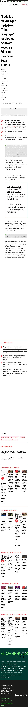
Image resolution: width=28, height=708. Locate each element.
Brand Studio (22, 666)
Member (7, 662)
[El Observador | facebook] (18, 654)
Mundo (3, 668)
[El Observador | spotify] (20, 657)
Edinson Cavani (12, 126)
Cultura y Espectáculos (13, 668)
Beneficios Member (15, 662)
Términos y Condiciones (6, 703)
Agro (15, 666)
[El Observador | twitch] (26, 657)
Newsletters (4, 675)
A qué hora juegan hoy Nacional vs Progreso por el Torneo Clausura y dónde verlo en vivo (12, 458)
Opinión (3, 670)
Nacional (3, 664)
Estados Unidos (5, 677)
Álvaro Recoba (14, 437)
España (19, 675)
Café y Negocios (12, 664)
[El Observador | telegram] (23, 657)
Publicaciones (18, 673)
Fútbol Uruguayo (5, 437)
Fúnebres (9, 670)
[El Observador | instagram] (20, 654)
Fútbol (24, 4)
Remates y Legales (18, 670)
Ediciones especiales (7, 673)
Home (2, 662)
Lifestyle (23, 668)
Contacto (3, 705)
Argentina (13, 675)
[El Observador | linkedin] (17, 657)
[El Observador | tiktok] (26, 654)
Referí (24, 662)
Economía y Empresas (7, 666)
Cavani (22, 437)
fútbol (16, 439)
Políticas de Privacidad (6, 701)
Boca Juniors (4, 439)
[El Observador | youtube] (23, 654)
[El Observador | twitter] (15, 654)
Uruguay (4, 1)
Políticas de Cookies (5, 698)
